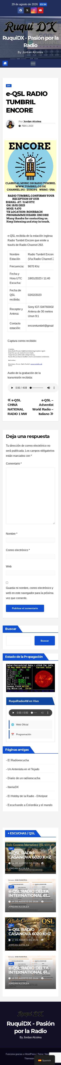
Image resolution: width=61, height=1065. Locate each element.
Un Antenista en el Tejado (23, 769)
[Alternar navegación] (33, 63)
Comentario (14, 463)
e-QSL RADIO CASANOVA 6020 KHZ (29, 855)
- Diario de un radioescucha (23, 778)
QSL (9, 86)
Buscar (10, 629)
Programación (21, 734)
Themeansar (30, 1058)
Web (9, 566)
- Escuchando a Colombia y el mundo (29, 805)
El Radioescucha (18, 760)
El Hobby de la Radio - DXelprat (27, 796)
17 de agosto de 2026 (25, 940)
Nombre (11, 533)
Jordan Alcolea (32, 121)
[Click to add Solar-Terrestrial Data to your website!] (30, 677)
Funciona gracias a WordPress (21, 1054)
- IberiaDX (12, 787)
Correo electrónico (18, 550)
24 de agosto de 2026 (25, 863)
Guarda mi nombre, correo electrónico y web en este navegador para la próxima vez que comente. (29, 592)
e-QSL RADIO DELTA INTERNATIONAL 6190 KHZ (30, 895)
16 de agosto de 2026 (25, 978)
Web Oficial (19, 724)
